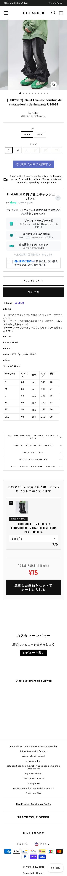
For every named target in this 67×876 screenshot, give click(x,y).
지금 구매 (33, 292)
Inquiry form (33, 783)
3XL (57, 150)
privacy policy (33, 761)
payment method (33, 773)
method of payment (33, 460)
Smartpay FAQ (33, 793)
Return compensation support (33, 467)
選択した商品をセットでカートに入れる (33, 587)
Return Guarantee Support (33, 751)
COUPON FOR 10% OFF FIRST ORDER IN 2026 (33, 437)
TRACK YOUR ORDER (33, 817)
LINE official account (33, 778)
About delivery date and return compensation (33, 746)
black (27, 134)
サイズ (33, 144)
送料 (23, 116)
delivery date (33, 452)
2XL (46, 150)
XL (35, 150)
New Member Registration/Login (33, 804)
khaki (40, 134)
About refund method (33, 756)
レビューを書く (33, 652)
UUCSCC (19, 303)
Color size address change (33, 445)
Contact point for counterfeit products (33, 788)
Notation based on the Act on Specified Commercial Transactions (34, 767)
